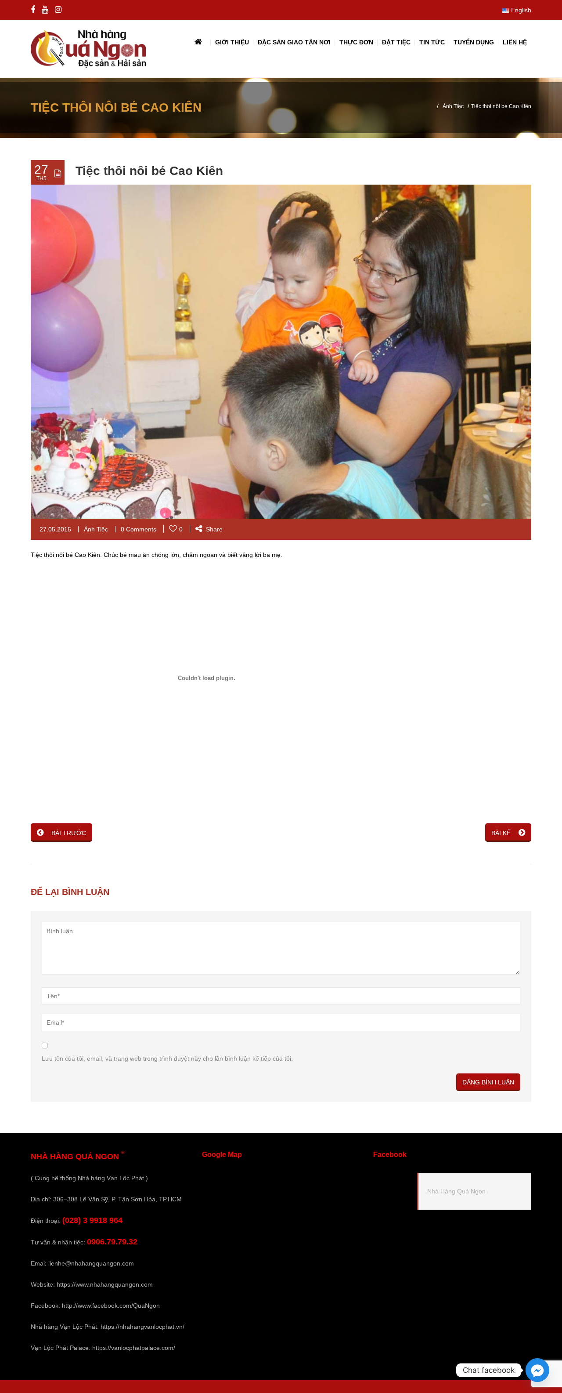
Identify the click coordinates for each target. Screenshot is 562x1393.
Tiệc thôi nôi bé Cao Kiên (149, 171)
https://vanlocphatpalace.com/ (133, 1347)
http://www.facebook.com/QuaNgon (111, 1305)
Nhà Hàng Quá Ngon (456, 1191)
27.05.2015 (55, 529)
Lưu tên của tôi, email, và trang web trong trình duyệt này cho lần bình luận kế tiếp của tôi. (167, 1058)
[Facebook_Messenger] (537, 1370)
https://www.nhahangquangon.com (105, 1284)
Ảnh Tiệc (453, 106)
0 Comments (138, 529)
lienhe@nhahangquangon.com (91, 1263)
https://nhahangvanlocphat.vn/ (142, 1326)
